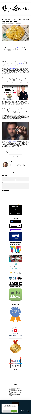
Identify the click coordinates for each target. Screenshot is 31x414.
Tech (9, 381)
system (17, 47)
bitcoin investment (12, 68)
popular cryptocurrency (13, 141)
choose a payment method (6, 80)
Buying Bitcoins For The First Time (18, 154)
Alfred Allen (10, 161)
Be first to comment (18, 23)
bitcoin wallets (20, 63)
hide (8, 55)
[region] (10, 408)
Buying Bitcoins (11, 154)
